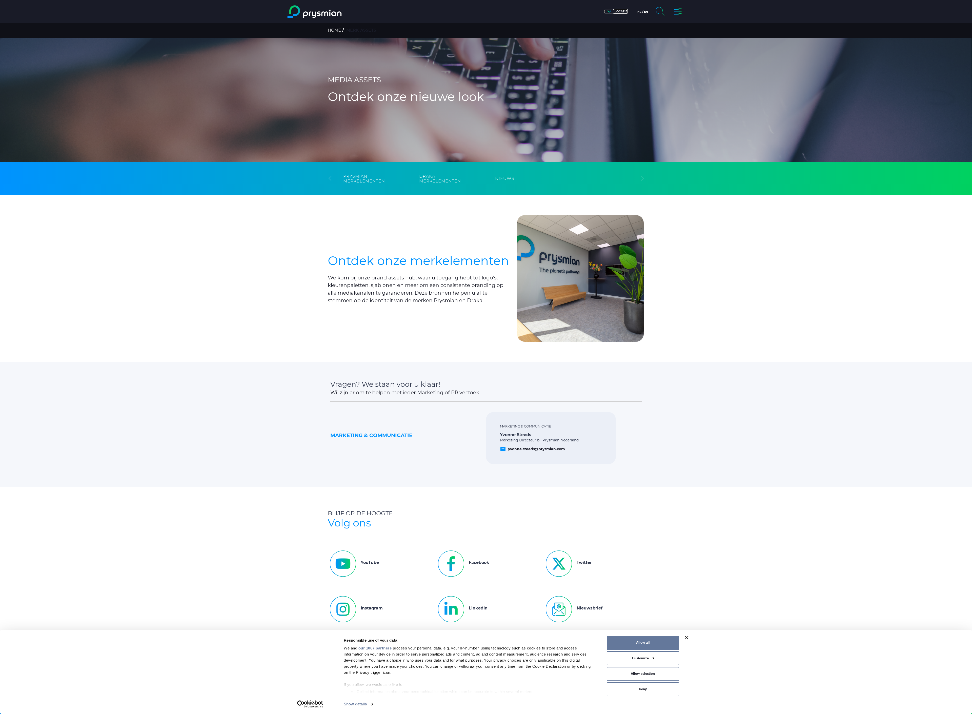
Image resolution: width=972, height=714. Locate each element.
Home (334, 30)
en (646, 11)
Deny (643, 689)
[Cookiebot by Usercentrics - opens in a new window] (310, 704)
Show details (355, 704)
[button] (616, 11)
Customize (640, 658)
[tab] (372, 178)
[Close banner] (686, 637)
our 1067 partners (375, 648)
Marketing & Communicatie (371, 435)
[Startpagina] (335, 11)
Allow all (643, 642)
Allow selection (643, 674)
